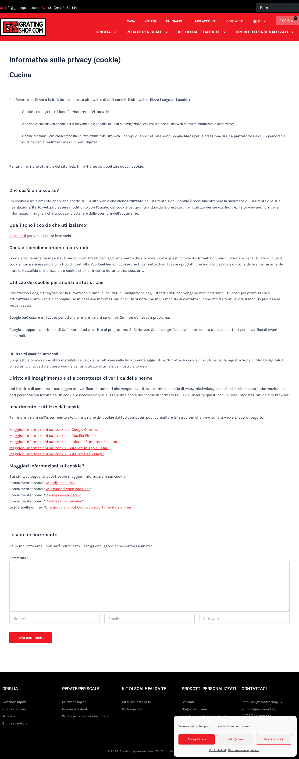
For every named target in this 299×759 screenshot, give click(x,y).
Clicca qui (17, 235)
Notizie (150, 21)
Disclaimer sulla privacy (243, 750)
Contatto (234, 21)
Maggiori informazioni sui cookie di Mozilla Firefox (52, 435)
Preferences (273, 739)
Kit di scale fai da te (199, 32)
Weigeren (235, 739)
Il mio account (204, 21)
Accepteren (196, 739)
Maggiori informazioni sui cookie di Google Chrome (53, 429)
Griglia (103, 32)
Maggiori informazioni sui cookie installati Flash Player (56, 454)
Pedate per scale (144, 32)
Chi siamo (174, 21)
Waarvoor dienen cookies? (68, 489)
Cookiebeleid (217, 750)
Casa (131, 21)
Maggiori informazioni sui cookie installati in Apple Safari (59, 448)
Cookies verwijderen (63, 495)
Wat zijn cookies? (60, 482)
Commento (18, 558)
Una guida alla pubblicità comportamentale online (88, 507)
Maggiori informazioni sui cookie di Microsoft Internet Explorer (63, 441)
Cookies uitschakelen (64, 501)
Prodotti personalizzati (262, 32)
